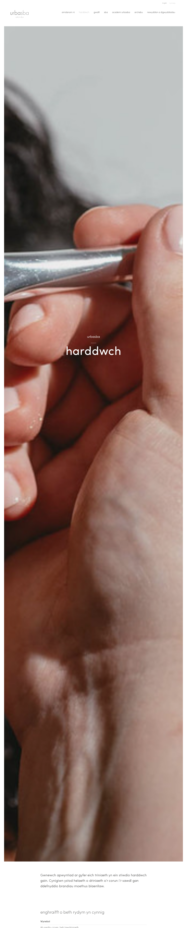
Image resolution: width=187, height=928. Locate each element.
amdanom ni (68, 12)
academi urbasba (121, 12)
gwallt (97, 12)
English (164, 3)
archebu (138, 12)
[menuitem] (68, 12)
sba (106, 12)
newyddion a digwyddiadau (161, 12)
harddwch (84, 12)
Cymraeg (172, 3)
